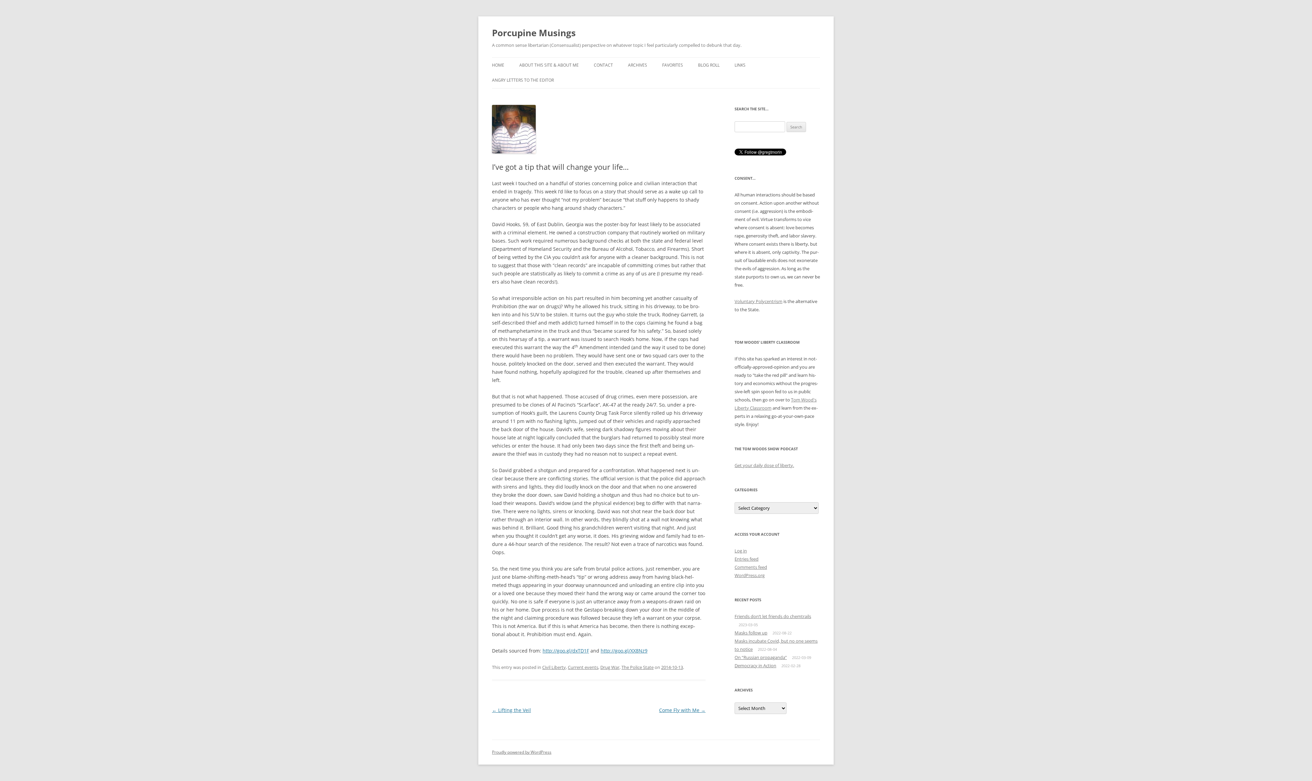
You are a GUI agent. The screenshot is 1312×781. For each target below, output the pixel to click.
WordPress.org (750, 575)
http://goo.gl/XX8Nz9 (624, 650)
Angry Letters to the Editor (523, 80)
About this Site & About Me (549, 65)
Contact (603, 65)
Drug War (609, 667)
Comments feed (751, 567)
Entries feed (746, 559)
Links (740, 65)
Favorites (672, 65)
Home (498, 65)
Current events (583, 667)
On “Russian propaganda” (761, 657)
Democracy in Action (755, 665)
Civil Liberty (554, 667)
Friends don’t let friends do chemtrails (773, 616)
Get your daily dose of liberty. (764, 465)
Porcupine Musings (534, 33)
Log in (741, 551)
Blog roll (709, 65)
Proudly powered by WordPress (521, 752)
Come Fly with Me (682, 710)
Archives (637, 65)
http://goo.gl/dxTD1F (566, 650)
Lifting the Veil (511, 710)
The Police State (637, 667)
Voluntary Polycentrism (758, 301)
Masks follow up (751, 633)
